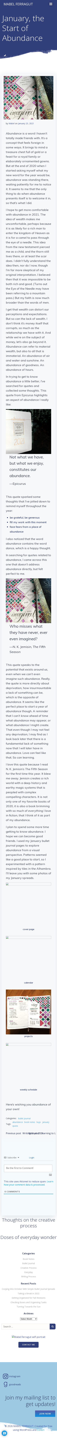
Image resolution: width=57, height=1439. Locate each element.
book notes (29, 1122)
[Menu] (50, 4)
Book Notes (28, 1259)
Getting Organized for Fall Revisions (28, 1297)
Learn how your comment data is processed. (28, 1183)
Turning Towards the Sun (28, 1306)
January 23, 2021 (26, 123)
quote (15, 1125)
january (45, 1122)
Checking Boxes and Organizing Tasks (28, 1302)
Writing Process (28, 1276)
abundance (17, 1122)
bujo (39, 1122)
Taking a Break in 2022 (28, 1293)
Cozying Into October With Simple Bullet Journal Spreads (28, 1289)
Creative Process (29, 1267)
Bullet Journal (24, 1118)
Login (31, 1157)
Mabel (11, 123)
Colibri (40, 1429)
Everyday (28, 1272)
